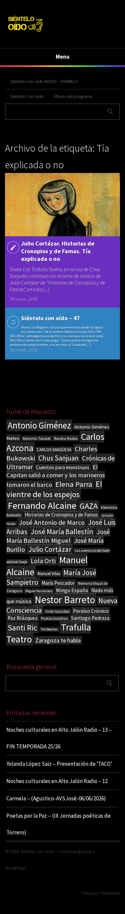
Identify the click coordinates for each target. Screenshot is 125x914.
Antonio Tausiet (37, 438)
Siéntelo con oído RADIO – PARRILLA (44, 81)
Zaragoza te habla (58, 640)
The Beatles (49, 629)
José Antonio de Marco (52, 522)
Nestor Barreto (65, 599)
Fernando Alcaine (42, 505)
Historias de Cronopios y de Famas (61, 514)
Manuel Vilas (49, 573)
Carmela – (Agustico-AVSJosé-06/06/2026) (56, 798)
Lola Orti (43, 560)
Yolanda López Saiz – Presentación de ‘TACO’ (59, 763)
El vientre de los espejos (54, 489)
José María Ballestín (62, 531)
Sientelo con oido (37, 851)
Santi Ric (22, 627)
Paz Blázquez (23, 618)
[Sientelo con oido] (25, 32)
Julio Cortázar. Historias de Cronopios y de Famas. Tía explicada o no (57, 251)
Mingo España (72, 590)
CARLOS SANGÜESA (54, 450)
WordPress (15, 868)
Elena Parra (73, 484)
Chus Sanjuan (58, 458)
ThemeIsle (110, 893)
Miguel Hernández (39, 591)
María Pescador (58, 583)
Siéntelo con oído (27, 96)
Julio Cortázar (49, 549)
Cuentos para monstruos (62, 467)
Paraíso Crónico (91, 610)
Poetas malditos (54, 618)
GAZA (89, 506)
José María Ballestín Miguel (58, 536)
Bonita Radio (66, 438)
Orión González (57, 611)
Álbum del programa (73, 96)
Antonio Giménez (39, 425)
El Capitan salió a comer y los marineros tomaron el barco (55, 475)
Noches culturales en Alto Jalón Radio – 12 (57, 781)
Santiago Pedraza (90, 618)
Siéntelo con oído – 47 (50, 318)
